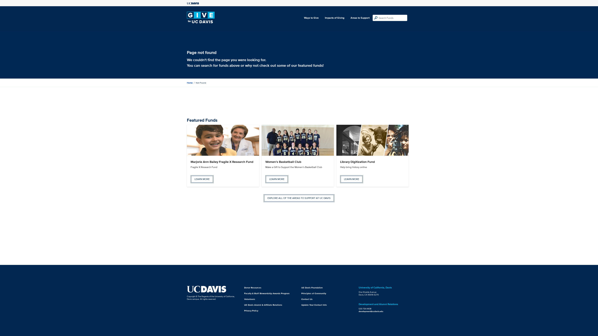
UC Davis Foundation (312, 287)
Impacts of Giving (334, 18)
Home (190, 82)
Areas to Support (360, 18)
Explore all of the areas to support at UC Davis (299, 198)
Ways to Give (311, 18)
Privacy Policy (251, 310)
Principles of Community (313, 293)
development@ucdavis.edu (371, 311)
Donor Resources (252, 287)
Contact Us (307, 299)
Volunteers (249, 299)
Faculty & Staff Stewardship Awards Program (267, 293)
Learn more (202, 179)
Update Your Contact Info (314, 304)
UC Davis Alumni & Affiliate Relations (263, 304)
